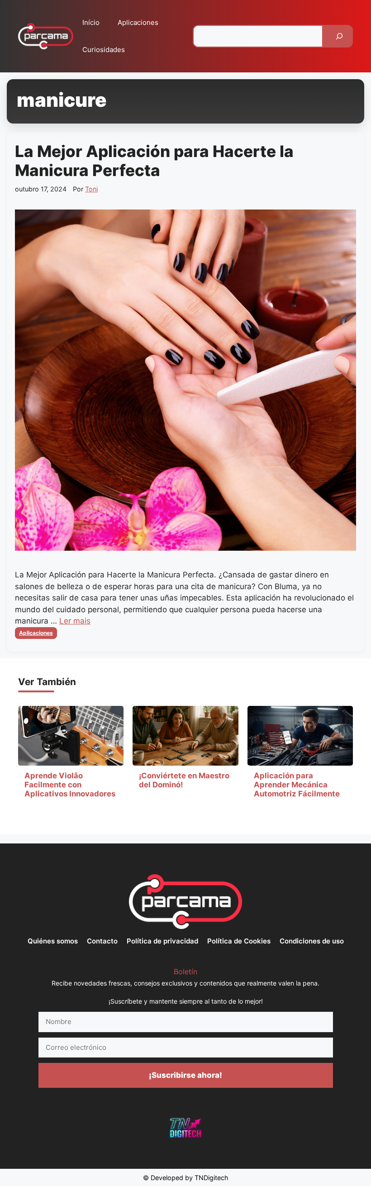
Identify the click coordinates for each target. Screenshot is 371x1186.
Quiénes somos (53, 941)
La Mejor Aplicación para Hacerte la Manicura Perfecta (154, 161)
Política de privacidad (162, 941)
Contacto (102, 941)
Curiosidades (103, 49)
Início (91, 22)
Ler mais (74, 620)
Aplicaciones (138, 22)
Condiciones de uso (312, 941)
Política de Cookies (239, 941)
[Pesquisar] (339, 36)
